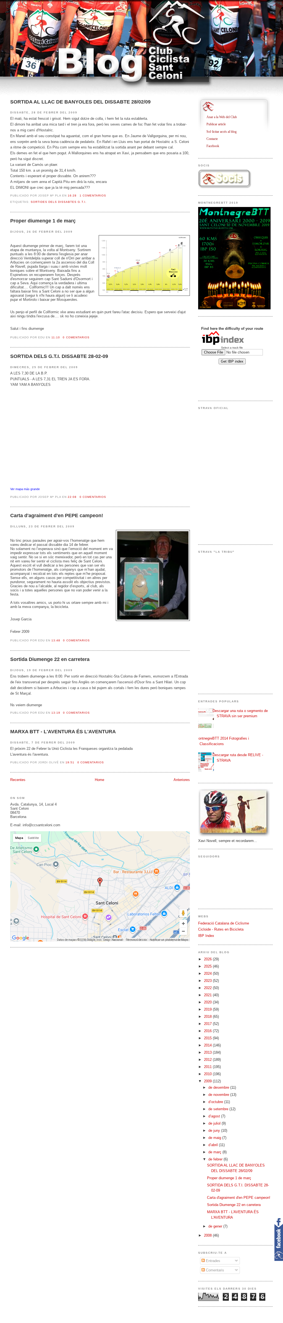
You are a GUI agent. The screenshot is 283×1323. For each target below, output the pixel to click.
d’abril (213, 1145)
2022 (208, 988)
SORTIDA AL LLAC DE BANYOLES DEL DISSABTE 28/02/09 (80, 102)
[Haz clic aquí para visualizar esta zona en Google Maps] (21, 938)
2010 (208, 1074)
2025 (208, 966)
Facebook (215, 146)
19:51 (69, 762)
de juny (214, 1130)
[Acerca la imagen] (183, 923)
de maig (215, 1138)
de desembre (219, 1087)
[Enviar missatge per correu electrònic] (107, 195)
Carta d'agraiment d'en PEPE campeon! (56, 515)
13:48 (55, 640)
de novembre (219, 1095)
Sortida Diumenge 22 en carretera (50, 659)
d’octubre (216, 1102)
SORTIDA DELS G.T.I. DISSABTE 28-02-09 (59, 356)
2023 (208, 981)
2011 (208, 1067)
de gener (215, 1226)
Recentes (17, 780)
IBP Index (206, 936)
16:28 (72, 195)
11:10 (55, 337)
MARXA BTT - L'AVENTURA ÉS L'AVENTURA (63, 731)
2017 (208, 1024)
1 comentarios (93, 195)
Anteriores (182, 780)
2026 (208, 959)
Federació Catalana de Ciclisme (223, 923)
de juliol (215, 1123)
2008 (208, 1235)
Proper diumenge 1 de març (43, 221)
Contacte (214, 139)
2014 (208, 1045)
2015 (208, 1038)
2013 (208, 1052)
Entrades (212, 1261)
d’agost (214, 1116)
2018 (208, 1016)
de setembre (218, 1109)
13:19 (55, 712)
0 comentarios (76, 337)
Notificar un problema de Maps (169, 939)
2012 (208, 1060)
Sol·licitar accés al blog (224, 132)
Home (99, 780)
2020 (208, 1002)
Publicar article (218, 124)
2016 (208, 1031)
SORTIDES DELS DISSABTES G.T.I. (58, 201)
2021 (208, 995)
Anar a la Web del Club (224, 117)
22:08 (72, 496)
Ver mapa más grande (25, 489)
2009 (208, 1081)
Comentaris (214, 1270)
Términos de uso (136, 939)
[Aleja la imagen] (183, 931)
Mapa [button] (19, 838)
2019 (208, 1009)
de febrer (216, 1159)
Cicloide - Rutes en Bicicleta (220, 929)
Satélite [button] (33, 838)
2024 (208, 973)
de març (215, 1152)
